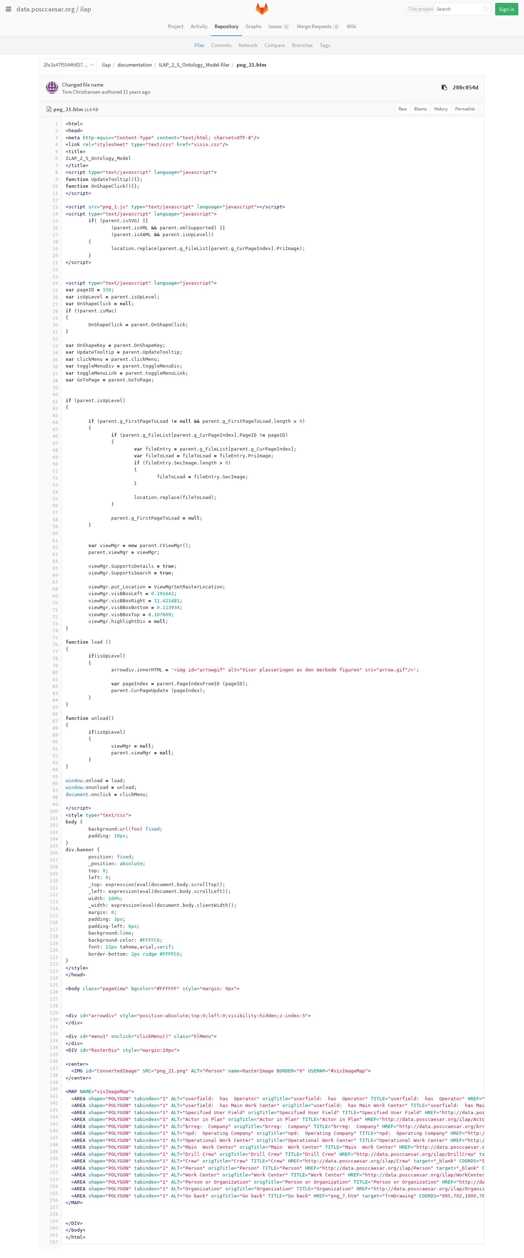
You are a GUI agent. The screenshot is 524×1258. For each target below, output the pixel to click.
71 (55, 610)
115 (54, 915)
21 (55, 262)
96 (55, 783)
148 (54, 1144)
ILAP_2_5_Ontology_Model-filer (194, 64)
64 (55, 561)
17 (55, 235)
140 (54, 1089)
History (441, 109)
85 (55, 707)
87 (55, 721)
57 (55, 512)
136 (54, 1061)
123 (54, 971)
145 (54, 1124)
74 (55, 630)
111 (54, 887)
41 (55, 401)
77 (55, 651)
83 (55, 693)
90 (55, 741)
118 (54, 936)
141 (54, 1096)
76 (55, 644)
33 (55, 346)
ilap (85, 9)
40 (55, 394)
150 (54, 1158)
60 (55, 533)
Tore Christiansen (81, 91)
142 (54, 1103)
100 (54, 811)
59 (55, 526)
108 (54, 866)
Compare (274, 45)
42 (55, 408)
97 (55, 790)
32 (55, 339)
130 (54, 1019)
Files (199, 45)
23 (55, 276)
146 (54, 1130)
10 (55, 186)
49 (55, 457)
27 (55, 304)
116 (54, 922)
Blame (420, 109)
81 (55, 679)
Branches (302, 45)
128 (54, 1005)
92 (55, 755)
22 (55, 269)
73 (55, 624)
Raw (403, 109)
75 (55, 637)
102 (54, 825)
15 (55, 221)
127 (54, 999)
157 (54, 1207)
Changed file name (82, 84)
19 (55, 248)
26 (55, 297)
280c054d (465, 87)
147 (54, 1137)
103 (54, 832)
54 (55, 491)
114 (54, 908)
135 (54, 1054)
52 (55, 477)
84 (55, 700)
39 (55, 387)
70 (55, 602)
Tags (325, 45)
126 (54, 991)
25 (55, 290)
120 (54, 950)
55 (55, 498)
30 (55, 325)
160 (54, 1228)
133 (54, 1040)
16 (55, 227)
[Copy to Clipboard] (444, 87)
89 (55, 735)
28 (55, 311)
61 (55, 540)
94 (55, 769)
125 (54, 985)
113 (54, 901)
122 (54, 964)
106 (54, 853)
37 (55, 373)
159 (54, 1221)
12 (55, 200)
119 (54, 943)
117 (54, 929)
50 (55, 464)
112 (54, 894)
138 (54, 1075)
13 (55, 207)
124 (54, 978)
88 (55, 728)
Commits (221, 45)
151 (54, 1165)
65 (55, 568)
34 (55, 352)
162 (54, 1241)
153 (54, 1179)
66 (55, 575)
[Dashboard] (262, 13)
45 (55, 429)
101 (54, 818)
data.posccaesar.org (45, 9)
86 (55, 714)
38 (55, 380)
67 (55, 582)
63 (55, 554)
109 (54, 874)
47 (55, 443)
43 (55, 415)
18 (55, 241)
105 (54, 846)
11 (55, 193)
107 (54, 860)
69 (55, 596)
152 (54, 1172)
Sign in (506, 9)
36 (55, 366)
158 (54, 1214)
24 (55, 283)
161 (54, 1235)
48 (55, 450)
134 (54, 1047)
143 (54, 1110)
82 (55, 686)
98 (55, 797)
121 (54, 957)
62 (55, 547)
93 (55, 762)
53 (55, 485)
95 (55, 776)
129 (54, 1012)
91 (55, 749)
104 (54, 839)
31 (55, 332)
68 (55, 589)
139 (54, 1082)
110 (54, 880)
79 (55, 665)
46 (55, 436)
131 (54, 1026)
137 (54, 1068)
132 (54, 1033)
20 (55, 255)
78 (55, 658)
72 (55, 616)
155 (54, 1193)
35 (55, 360)
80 (55, 672)
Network (247, 45)
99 (55, 804)
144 (54, 1116)
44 (55, 422)
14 (55, 214)
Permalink (465, 109)
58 (55, 519)
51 (55, 471)
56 (55, 505)
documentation (135, 64)
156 (54, 1200)
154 (54, 1186)
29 (55, 318)
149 (54, 1151)
